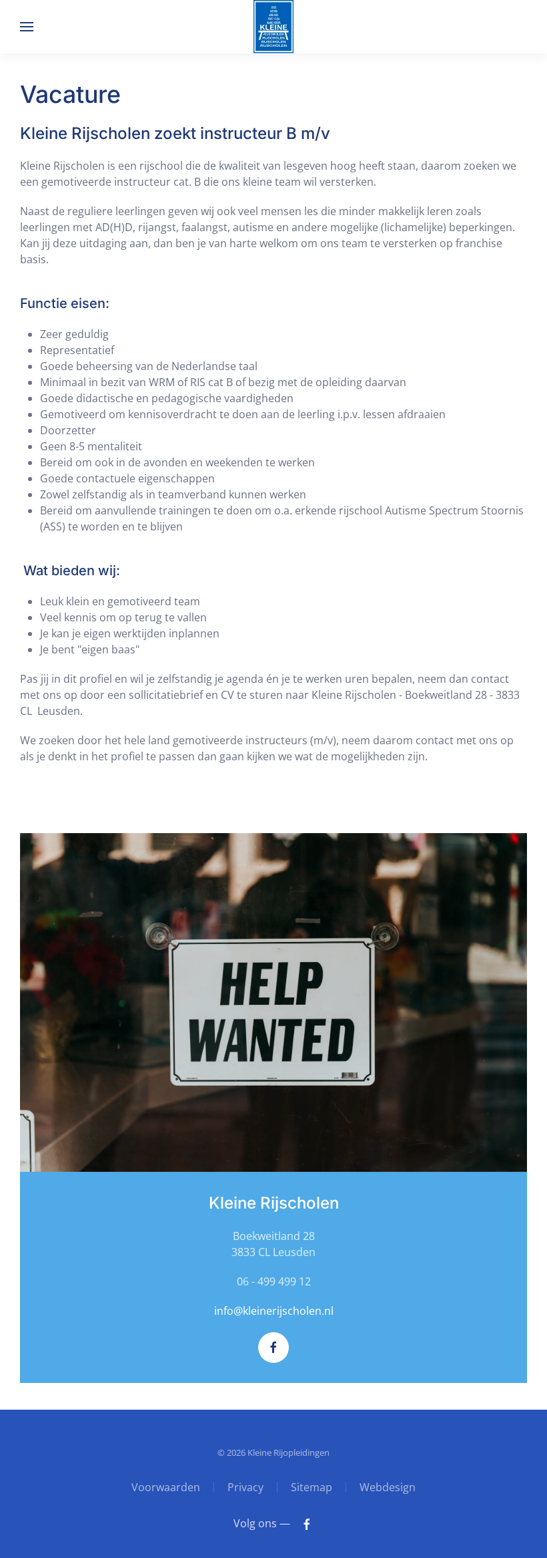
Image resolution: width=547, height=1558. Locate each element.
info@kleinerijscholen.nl (274, 1310)
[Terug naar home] (273, 26)
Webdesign (388, 1487)
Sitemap (311, 1487)
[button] (26, 26)
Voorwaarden (165, 1487)
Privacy (245, 1487)
